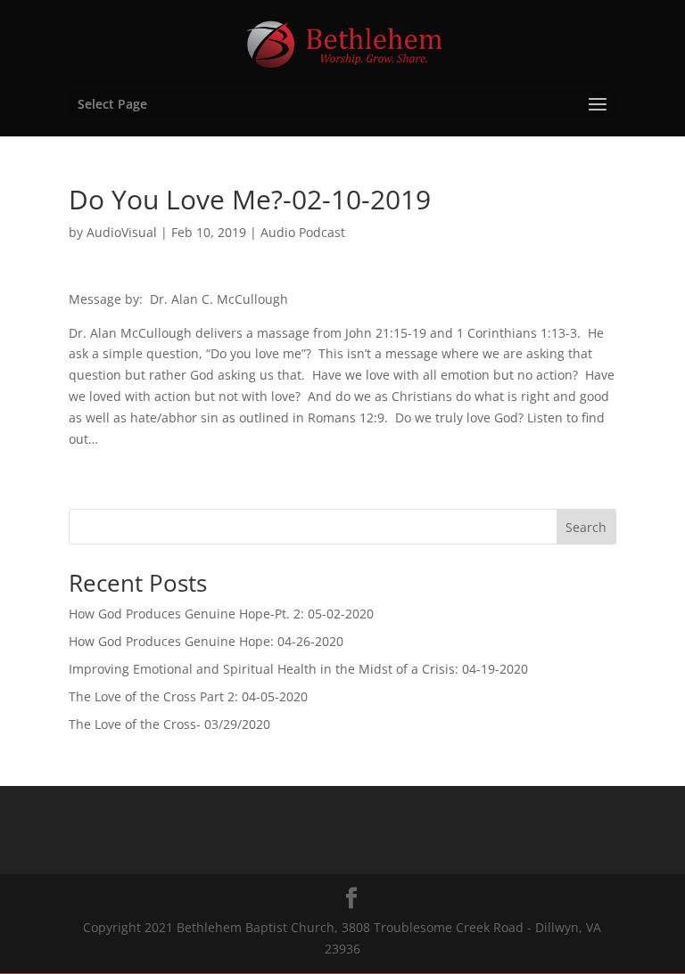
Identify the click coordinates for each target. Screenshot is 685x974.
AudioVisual (122, 232)
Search (586, 527)
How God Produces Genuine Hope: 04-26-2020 (206, 641)
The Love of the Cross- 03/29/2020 (169, 724)
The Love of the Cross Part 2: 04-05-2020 (188, 696)
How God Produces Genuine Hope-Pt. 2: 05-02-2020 (221, 613)
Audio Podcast (302, 232)
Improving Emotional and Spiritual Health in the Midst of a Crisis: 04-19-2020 (298, 668)
